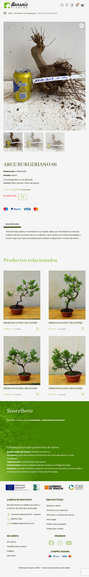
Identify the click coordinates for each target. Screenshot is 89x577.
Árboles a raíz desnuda (24, 13)
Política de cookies (54, 528)
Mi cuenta (11, 542)
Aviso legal (51, 519)
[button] (62, 5)
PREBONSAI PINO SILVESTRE (20, 323)
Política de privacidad (56, 524)
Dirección (11, 555)
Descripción (12, 224)
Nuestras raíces (53, 505)
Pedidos (10, 551)
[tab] (12, 225)
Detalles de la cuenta (16, 546)
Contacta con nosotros (57, 510)
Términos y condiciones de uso (60, 515)
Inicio (10, 13)
